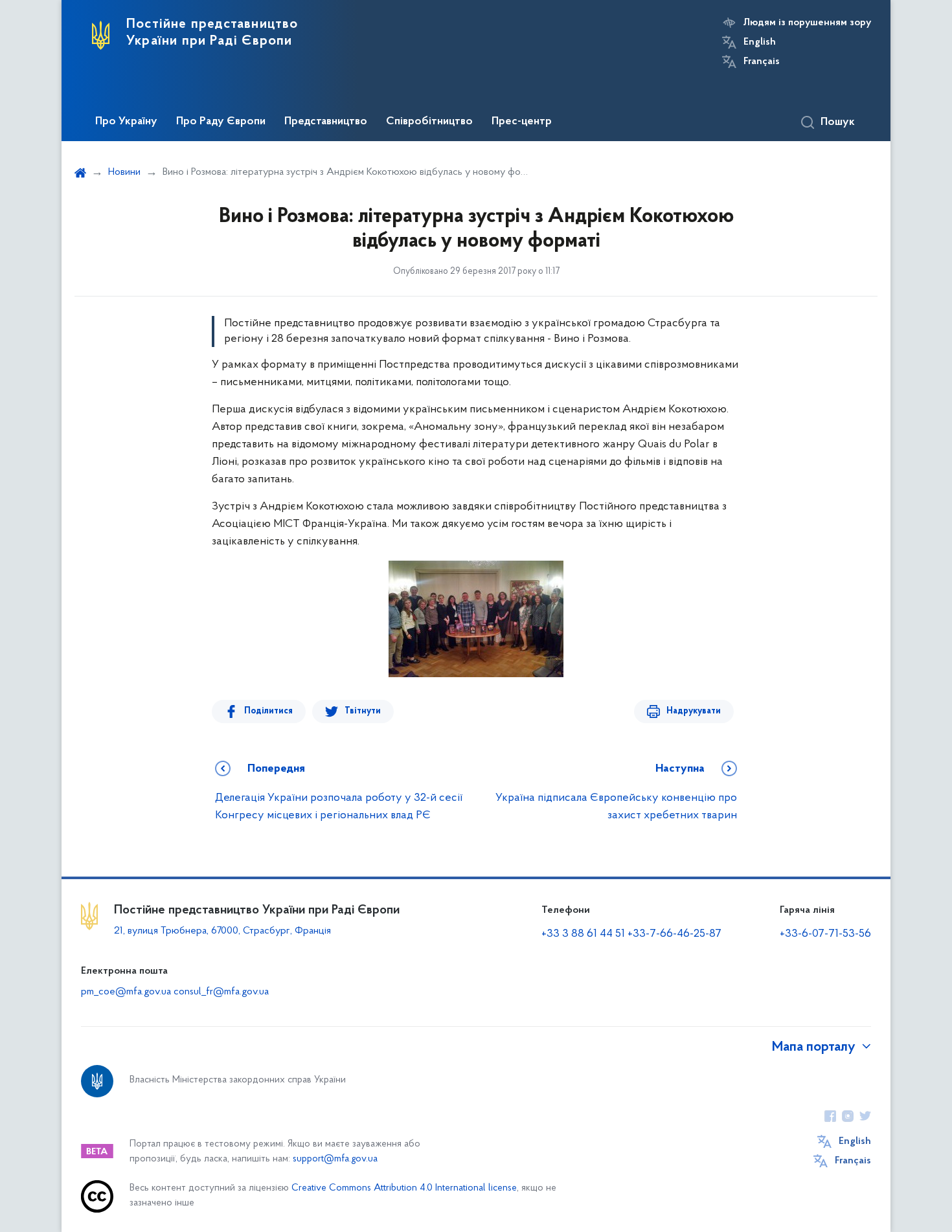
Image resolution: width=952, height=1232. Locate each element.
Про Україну (126, 122)
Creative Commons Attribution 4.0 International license (404, 1188)
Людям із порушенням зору (807, 22)
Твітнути (363, 711)
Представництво (325, 122)
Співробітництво (429, 122)
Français (761, 61)
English (759, 42)
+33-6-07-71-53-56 (825, 934)
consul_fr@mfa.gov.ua (221, 992)
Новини (124, 172)
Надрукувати (693, 711)
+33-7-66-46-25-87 (674, 934)
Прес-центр (522, 122)
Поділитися (268, 711)
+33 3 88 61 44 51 (583, 934)
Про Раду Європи (221, 122)
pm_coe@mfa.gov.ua (126, 992)
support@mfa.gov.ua (335, 1159)
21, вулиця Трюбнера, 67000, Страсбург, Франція (222, 931)
